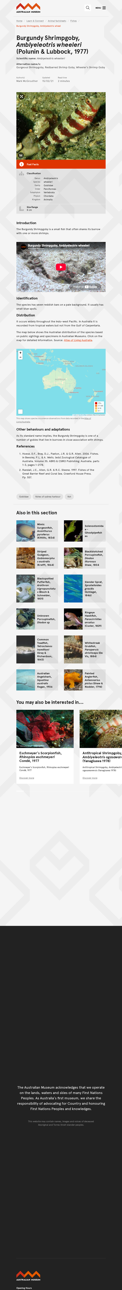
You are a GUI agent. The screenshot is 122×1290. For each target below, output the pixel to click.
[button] (20, 353)
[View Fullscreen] (20, 411)
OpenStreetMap (82, 415)
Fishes (73, 20)
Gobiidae (23, 496)
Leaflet (74, 415)
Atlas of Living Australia (78, 340)
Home (19, 20)
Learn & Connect (35, 20)
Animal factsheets (57, 20)
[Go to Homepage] (61, 1276)
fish (69, 496)
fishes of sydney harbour (47, 496)
